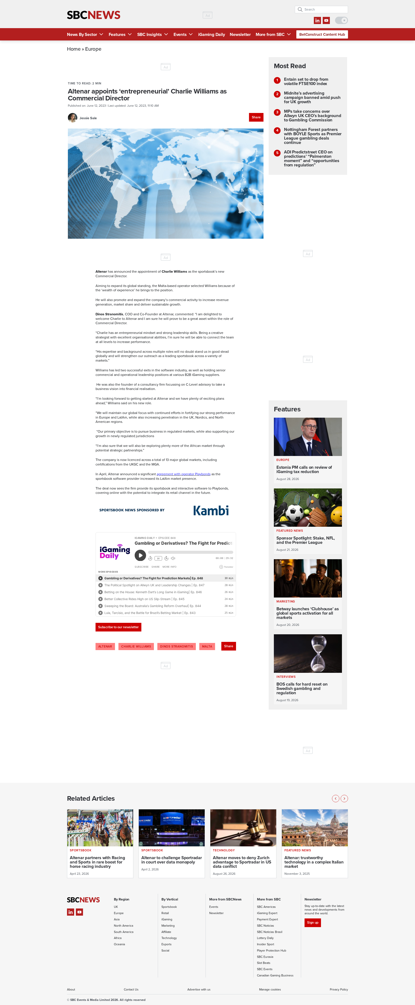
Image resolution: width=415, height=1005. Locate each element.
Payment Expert (267, 919)
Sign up (312, 922)
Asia (117, 919)
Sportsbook (169, 907)
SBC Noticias (265, 925)
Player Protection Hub (271, 950)
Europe (93, 48)
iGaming (166, 919)
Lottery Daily (265, 938)
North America (123, 925)
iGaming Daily (211, 34)
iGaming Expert (267, 913)
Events (180, 34)
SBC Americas (266, 907)
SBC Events (265, 969)
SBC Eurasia (265, 957)
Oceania (119, 944)
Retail (165, 913)
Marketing (168, 925)
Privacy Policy (339, 989)
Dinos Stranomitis (176, 646)
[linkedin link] (317, 20)
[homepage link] (93, 15)
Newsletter (240, 34)
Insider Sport (265, 944)
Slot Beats (263, 963)
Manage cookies (270, 989)
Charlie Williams (136, 646)
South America (123, 932)
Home (74, 48)
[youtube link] (326, 20)
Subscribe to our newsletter (118, 627)
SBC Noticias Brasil (269, 932)
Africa (117, 938)
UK (116, 907)
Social (165, 950)
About (71, 989)
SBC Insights (149, 34)
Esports (166, 944)
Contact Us (131, 989)
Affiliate (166, 932)
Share (256, 117)
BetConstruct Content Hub (322, 34)
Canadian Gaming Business (275, 975)
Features (117, 34)
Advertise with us (199, 989)
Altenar (105, 646)
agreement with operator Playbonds (184, 474)
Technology (169, 938)
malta (207, 646)
